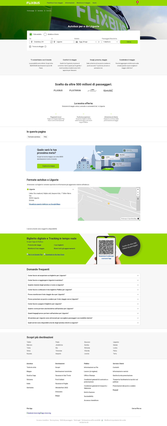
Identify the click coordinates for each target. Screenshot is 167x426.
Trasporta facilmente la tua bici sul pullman (125, 381)
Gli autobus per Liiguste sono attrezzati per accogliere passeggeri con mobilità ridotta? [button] (60, 318)
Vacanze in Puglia (61, 384)
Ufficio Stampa (89, 375)
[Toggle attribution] (138, 218)
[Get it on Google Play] (33, 413)
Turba (29, 348)
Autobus (40, 10)
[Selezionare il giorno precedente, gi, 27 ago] (96, 42)
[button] (51, 189)
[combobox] (42, 42)
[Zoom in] (138, 189)
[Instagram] (132, 413)
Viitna (28, 351)
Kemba (86, 345)
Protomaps (124, 218)
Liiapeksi (116, 342)
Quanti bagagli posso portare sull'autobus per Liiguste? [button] (48, 313)
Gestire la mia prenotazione (122, 375)
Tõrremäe (58, 351)
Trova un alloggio (38, 46)
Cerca (129, 42)
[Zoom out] (138, 192)
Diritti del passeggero (66, 420)
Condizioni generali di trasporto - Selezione (96, 387)
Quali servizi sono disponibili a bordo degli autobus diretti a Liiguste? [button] (53, 323)
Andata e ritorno (53, 34)
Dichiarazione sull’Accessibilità (91, 420)
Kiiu (56, 348)
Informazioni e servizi (120, 371)
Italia (28, 384)
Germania (30, 388)
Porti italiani (59, 379)
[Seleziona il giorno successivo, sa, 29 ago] (99, 42)
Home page (30, 10)
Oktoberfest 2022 (61, 388)
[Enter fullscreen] (138, 198)
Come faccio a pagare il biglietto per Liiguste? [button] (45, 304)
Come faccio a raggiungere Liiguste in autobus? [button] (45, 280)
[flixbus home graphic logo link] (33, 3)
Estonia (48, 10)
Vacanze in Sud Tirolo (63, 375)
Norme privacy (54, 420)
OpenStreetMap (132, 218)
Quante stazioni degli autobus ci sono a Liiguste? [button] (46, 285)
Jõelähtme (59, 345)
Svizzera (30, 379)
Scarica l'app (31, 375)
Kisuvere (87, 342)
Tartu (115, 354)
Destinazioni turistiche (63, 371)
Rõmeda (87, 348)
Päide (57, 342)
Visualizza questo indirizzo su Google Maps (44, 204)
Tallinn (29, 342)
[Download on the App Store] (45, 413)
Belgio (57, 396)
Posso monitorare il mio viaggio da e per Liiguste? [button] (46, 294)
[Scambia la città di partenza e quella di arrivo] (51, 42)
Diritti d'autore (89, 392)
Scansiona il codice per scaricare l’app (106, 257)
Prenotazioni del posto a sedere (124, 386)
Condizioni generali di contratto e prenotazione (96, 381)
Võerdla (86, 351)
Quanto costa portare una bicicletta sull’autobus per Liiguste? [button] (50, 309)
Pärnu (115, 351)
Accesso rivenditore (91, 400)
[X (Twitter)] (134, 413)
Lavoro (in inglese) (90, 371)
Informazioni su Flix (91, 367)
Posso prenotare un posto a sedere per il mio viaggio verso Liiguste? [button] (53, 299)
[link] (83, 158)
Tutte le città (31, 367)
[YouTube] (133, 413)
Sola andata (37, 34)
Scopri (57, 367)
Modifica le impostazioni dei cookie (115, 420)
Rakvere (29, 345)
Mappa (29, 371)
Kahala (115, 345)
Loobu (115, 348)
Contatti (116, 367)
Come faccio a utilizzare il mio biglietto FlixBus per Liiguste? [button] (50, 290)
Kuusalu (29, 354)
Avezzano (58, 392)
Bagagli (115, 390)
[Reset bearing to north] (138, 195)
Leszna (86, 354)
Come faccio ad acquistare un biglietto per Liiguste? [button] (47, 275)
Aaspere (58, 354)
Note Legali (77, 420)
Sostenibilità (88, 396)
